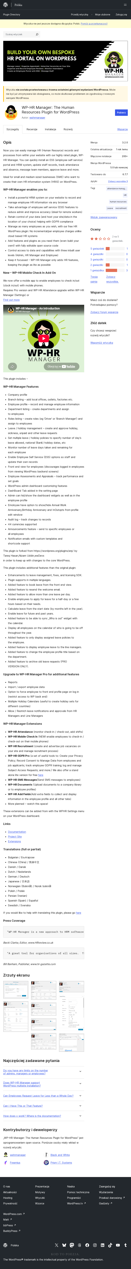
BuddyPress (12, 1231)
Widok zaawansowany (103, 217)
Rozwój (68, 129)
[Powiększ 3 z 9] (52, 985)
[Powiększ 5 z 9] (52, 1022)
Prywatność (10, 1203)
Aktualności (10, 1192)
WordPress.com (14, 1214)
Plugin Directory (11, 14)
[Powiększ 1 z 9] (24, 985)
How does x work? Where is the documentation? (32, 1115)
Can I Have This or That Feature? (23, 1105)
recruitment (121, 208)
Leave (110, 208)
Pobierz (121, 112)
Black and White (60, 1155)
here (40, 775)
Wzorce (39, 1203)
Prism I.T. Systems (61, 1162)
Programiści (74, 1197)
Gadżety (105, 1203)
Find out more (11, 299)
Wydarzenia (106, 1192)
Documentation (17, 831)
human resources (118, 201)
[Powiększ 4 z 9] (52, 1006)
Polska (15, 1245)
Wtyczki (40, 1197)
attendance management (117, 188)
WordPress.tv (76, 1203)
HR (125, 195)
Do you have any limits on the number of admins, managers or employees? (25, 1072)
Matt (7, 1219)
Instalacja (50, 129)
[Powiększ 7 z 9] (79, 985)
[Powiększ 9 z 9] (79, 1037)
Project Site (15, 836)
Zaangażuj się (107, 1186)
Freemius (15, 1162)
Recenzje (32, 129)
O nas (6, 1186)
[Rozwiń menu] (126, 5)
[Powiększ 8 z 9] (79, 999)
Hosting (7, 1197)
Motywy (40, 1192)
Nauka (71, 1186)
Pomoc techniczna (78, 1192)
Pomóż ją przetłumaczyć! (94, 23)
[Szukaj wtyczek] (37, 34)
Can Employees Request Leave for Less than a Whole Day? (38, 1095)
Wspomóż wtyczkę (101, 342)
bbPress (9, 1225)
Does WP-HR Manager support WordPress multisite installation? (22, 1084)
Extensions (14, 841)
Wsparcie (122, 129)
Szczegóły (13, 129)
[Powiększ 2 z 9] (24, 1005)
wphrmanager (37, 117)
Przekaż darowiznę (112, 1197)
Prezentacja (42, 1186)
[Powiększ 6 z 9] (52, 1037)
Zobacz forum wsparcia (104, 312)
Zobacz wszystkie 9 (118, 181)
